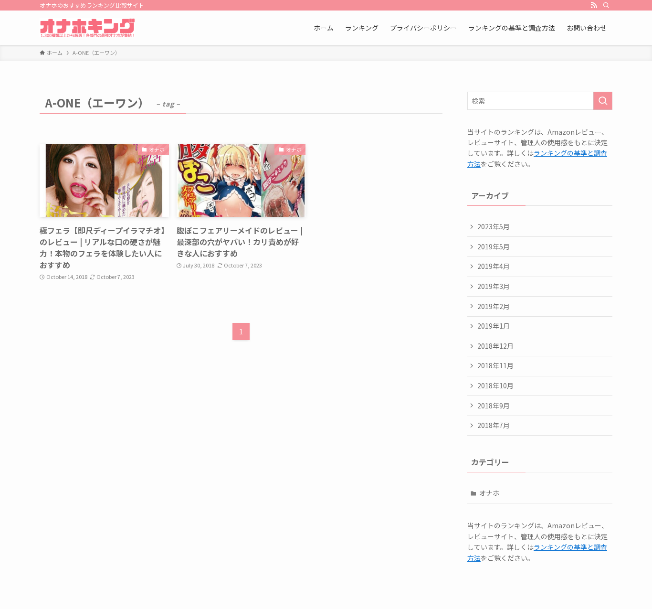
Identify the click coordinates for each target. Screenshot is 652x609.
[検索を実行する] (602, 101)
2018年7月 (493, 425)
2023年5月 (493, 226)
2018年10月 (495, 385)
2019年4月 (493, 266)
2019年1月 (493, 326)
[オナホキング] (87, 27)
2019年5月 (493, 246)
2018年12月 (495, 346)
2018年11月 (495, 365)
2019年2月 (493, 306)
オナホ (489, 493)
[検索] (606, 5)
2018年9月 (493, 405)
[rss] (594, 5)
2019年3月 (493, 286)
